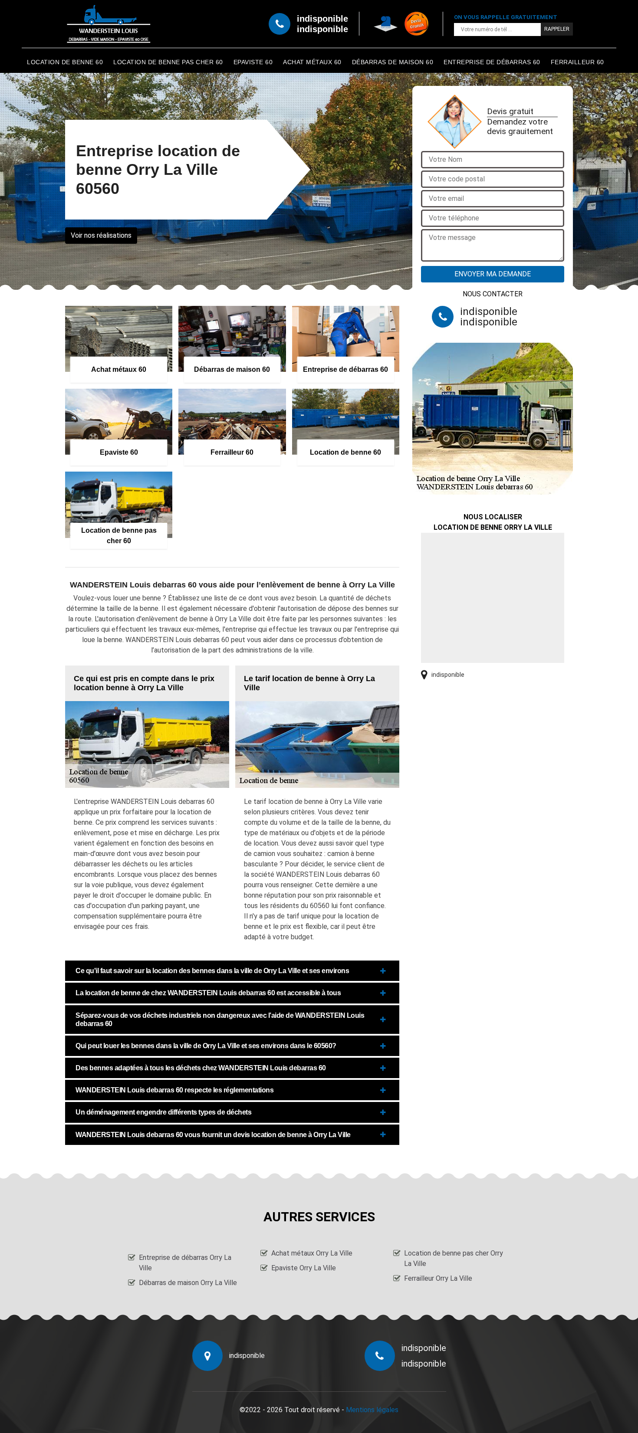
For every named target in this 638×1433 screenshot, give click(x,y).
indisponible (322, 18)
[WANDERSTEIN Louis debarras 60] (108, 23)
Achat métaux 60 (312, 62)
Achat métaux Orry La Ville (311, 1253)
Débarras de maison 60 (393, 62)
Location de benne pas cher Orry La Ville (453, 1258)
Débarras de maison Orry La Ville (188, 1283)
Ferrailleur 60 (577, 62)
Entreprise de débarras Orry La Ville (185, 1262)
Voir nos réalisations (101, 235)
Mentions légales (372, 1410)
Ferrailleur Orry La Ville (438, 1278)
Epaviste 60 (253, 62)
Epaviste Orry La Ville (303, 1268)
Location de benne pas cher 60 (168, 62)
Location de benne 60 (65, 62)
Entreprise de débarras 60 (492, 62)
